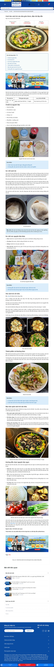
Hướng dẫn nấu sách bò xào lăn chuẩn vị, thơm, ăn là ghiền (22, 166)
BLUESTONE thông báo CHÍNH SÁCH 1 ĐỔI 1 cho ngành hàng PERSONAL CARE (28, 576)
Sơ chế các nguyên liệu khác (14, 61)
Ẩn (17, 55)
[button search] (52, 8)
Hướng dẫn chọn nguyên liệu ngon (15, 69)
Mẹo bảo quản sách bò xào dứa (14, 67)
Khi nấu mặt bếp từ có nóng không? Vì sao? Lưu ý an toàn (23, 582)
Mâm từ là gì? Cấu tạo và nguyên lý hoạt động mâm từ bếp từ (24, 587)
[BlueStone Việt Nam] (16, 4)
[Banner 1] (27, 1)
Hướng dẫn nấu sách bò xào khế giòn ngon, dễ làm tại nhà (21, 287)
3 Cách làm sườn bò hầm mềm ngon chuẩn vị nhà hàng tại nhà (22, 400)
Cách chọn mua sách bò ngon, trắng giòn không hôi (20, 165)
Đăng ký (29, 630)
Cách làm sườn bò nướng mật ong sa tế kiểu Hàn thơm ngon (22, 402)
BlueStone (13, 523)
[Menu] (5, 4)
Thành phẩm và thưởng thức (14, 65)
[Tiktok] (46, 631)
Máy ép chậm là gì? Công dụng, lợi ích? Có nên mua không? (23, 593)
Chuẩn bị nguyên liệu (12, 57)
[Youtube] (49, 631)
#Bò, (10, 554)
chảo (9, 296)
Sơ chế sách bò (11, 59)
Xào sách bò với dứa (12, 63)
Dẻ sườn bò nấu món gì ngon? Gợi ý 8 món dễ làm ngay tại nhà (23, 289)
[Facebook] (43, 631)
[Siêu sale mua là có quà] (27, 81)
